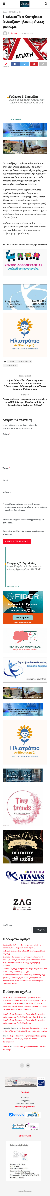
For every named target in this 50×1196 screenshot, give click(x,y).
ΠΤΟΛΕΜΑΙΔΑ (10, 365)
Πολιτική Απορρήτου (25, 1103)
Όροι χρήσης (25, 1100)
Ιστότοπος (7, 492)
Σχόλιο (6, 434)
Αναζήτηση (7, 925)
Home (5, 12)
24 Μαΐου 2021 (27, 33)
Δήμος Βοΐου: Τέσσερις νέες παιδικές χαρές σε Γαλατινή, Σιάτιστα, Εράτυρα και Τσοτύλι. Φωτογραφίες (24, 1039)
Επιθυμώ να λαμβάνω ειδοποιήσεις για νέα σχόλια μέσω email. (23, 521)
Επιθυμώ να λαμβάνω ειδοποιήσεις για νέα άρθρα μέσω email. (23, 533)
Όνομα (6, 468)
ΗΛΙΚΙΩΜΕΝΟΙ (24, 361)
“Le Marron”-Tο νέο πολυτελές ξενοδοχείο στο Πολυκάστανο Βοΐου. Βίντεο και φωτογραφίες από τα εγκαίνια (25, 1006)
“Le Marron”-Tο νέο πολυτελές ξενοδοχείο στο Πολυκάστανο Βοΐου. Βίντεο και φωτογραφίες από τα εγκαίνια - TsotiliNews (24, 1000)
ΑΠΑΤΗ (11, 361)
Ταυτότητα (25, 1097)
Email (6, 480)
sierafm (14, 33)
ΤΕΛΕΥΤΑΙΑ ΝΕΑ (15, 12)
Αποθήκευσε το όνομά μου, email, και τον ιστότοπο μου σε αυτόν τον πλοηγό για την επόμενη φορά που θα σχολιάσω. (26, 507)
